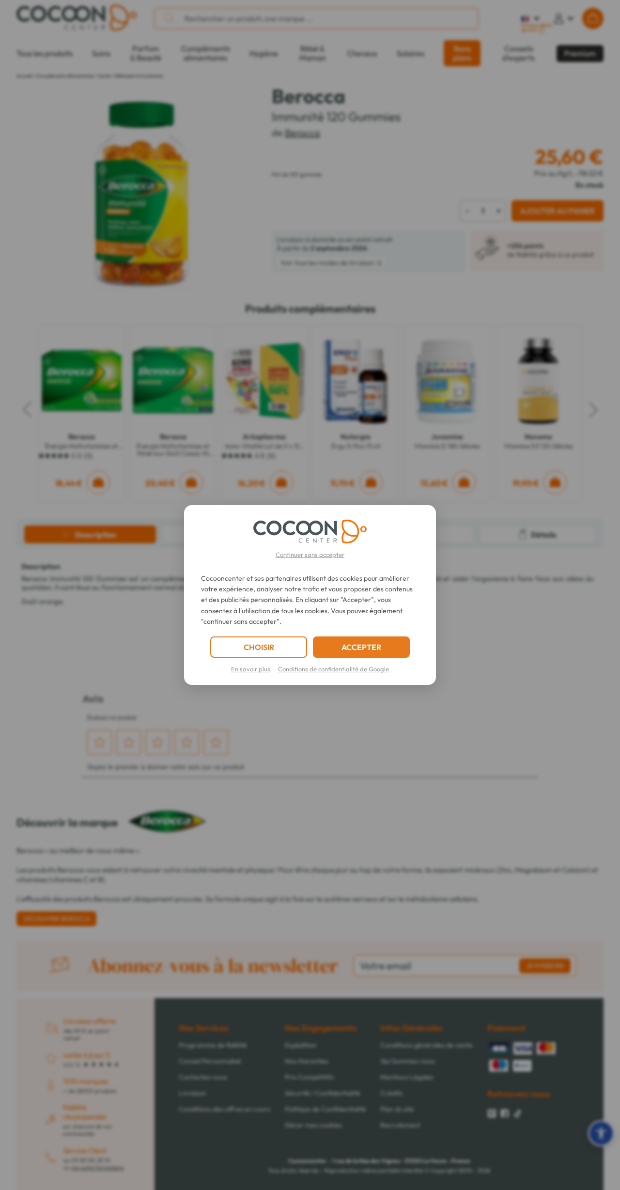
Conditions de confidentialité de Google (333, 669)
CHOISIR (259, 647)
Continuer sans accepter (310, 554)
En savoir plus (250, 669)
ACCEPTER (361, 647)
